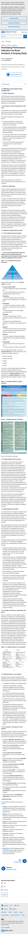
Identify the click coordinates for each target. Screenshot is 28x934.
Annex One (5, 833)
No (4, 886)
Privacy (23, 915)
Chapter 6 (5, 829)
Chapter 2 (5, 806)
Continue (4, 894)
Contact (15, 912)
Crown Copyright (5, 915)
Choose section (5, 84)
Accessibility (4, 912)
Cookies (21, 912)
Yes (5, 883)
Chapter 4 (5, 821)
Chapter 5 (5, 825)
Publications (8, 41)
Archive (10, 912)
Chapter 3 (5, 814)
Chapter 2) (24, 549)
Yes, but (6, 890)
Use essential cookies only (14, 22)
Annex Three (6, 848)
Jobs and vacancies (15, 915)
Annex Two (5, 837)
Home (2, 41)
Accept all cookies (14, 18)
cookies (7, 2)
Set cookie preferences (14, 26)
